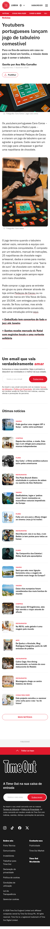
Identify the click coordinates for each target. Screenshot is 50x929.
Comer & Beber (35, 13)
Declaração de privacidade (9, 871)
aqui (35, 312)
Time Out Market (36, 851)
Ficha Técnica (9, 846)
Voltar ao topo (27, 751)
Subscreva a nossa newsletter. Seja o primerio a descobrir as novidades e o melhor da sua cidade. (24, 370)
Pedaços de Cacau (25, 293)
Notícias (5, 13)
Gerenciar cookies (11, 900)
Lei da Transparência (9, 893)
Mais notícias (25, 717)
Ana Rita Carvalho (26, 65)
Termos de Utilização (11, 810)
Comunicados (9, 851)
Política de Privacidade (23, 389)
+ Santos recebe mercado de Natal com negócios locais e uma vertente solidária (23, 335)
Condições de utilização (9, 884)
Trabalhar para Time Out (9, 863)
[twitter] (27, 828)
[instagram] (4, 828)
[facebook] (19, 828)
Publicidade (34, 846)
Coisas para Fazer (19, 13)
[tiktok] (12, 828)
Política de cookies (11, 878)
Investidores (8, 856)
